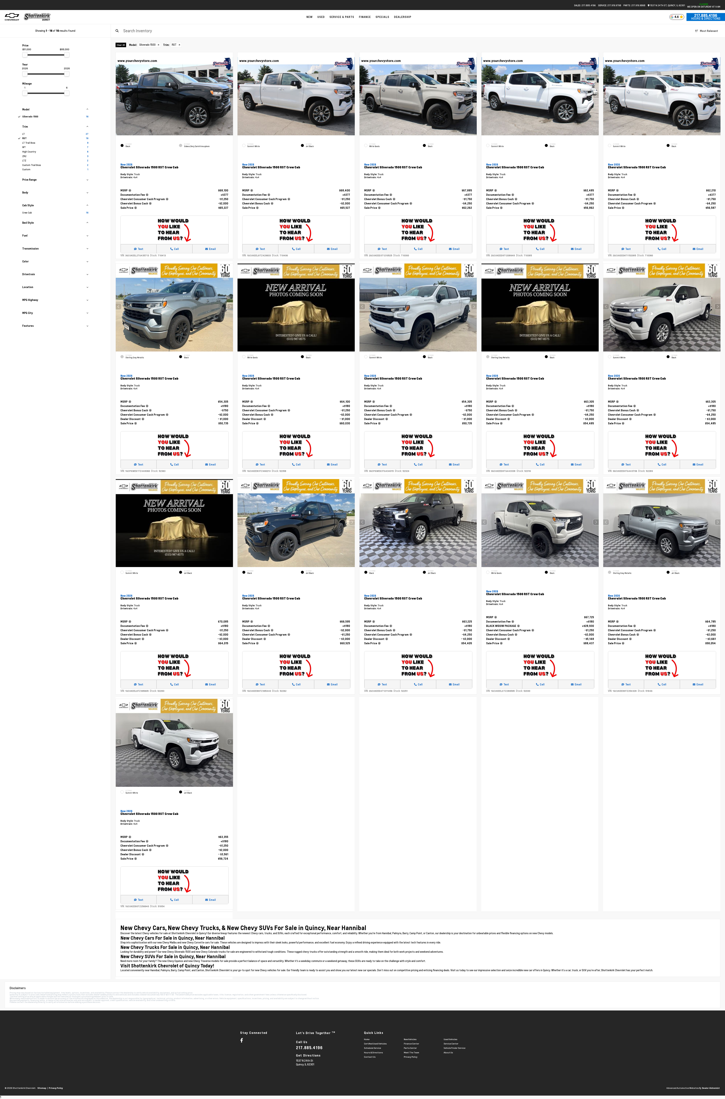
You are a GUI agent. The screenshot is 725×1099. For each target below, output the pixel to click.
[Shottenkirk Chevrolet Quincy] (37, 17)
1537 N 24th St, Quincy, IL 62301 (667, 5)
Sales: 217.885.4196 (585, 5)
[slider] (25, 54)
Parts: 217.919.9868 (634, 5)
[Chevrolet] (12, 17)
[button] (230, 95)
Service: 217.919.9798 (609, 5)
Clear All (121, 44)
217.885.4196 (705, 15)
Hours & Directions (705, 18)
